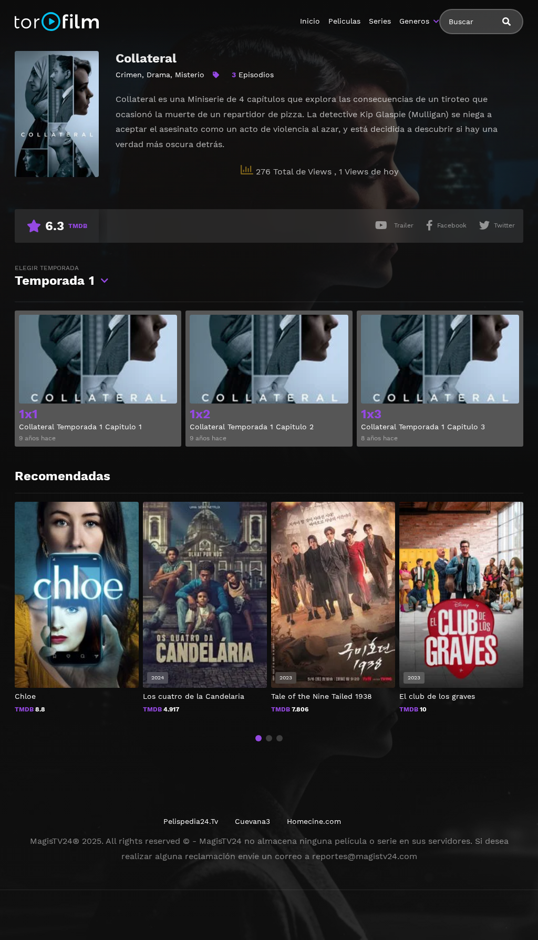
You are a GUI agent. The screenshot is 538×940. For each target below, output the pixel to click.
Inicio (310, 21)
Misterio (189, 74)
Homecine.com (314, 821)
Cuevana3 (252, 821)
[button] (258, 738)
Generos (414, 21)
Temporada (55, 276)
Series (380, 21)
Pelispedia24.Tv (190, 821)
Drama (158, 74)
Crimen (129, 74)
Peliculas (344, 21)
